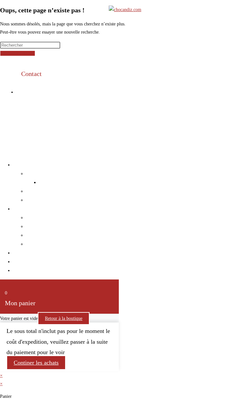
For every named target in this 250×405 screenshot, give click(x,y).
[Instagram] (135, 91)
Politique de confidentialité (219, 104)
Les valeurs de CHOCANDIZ (56, 173)
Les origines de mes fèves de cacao (75, 182)
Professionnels (27, 252)
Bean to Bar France (45, 191)
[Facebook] (115, 91)
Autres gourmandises (47, 244)
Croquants (36, 235)
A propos (22, 164)
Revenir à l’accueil (17, 53)
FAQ (17, 270)
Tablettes (35, 217)
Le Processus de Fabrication (54, 199)
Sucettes (34, 226)
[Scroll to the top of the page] (2, 151)
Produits (21, 208)
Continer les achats (36, 362)
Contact (31, 73)
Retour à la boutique (63, 318)
